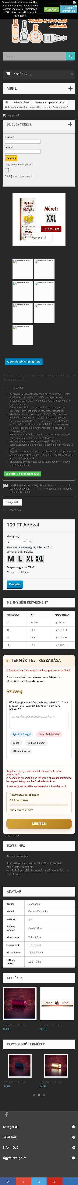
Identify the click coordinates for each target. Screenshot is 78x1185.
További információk (68, 9)
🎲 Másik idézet (36, 742)
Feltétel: (7, 387)
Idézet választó (21, 751)
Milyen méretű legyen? (20, 552)
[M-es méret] (11, 559)
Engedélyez (51, 9)
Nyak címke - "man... (52, 1024)
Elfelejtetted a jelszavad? (19, 176)
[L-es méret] (20, 559)
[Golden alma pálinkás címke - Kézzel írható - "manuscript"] (23, 269)
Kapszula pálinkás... (15, 1024)
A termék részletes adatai (24, 361)
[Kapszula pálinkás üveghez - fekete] (20, 1066)
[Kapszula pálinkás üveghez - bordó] (20, 1003)
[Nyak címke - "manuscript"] (57, 1003)
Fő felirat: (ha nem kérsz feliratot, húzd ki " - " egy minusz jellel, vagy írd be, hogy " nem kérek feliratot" (38, 706)
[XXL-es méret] (39, 559)
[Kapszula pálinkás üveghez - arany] (56, 1066)
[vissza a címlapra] (6, 102)
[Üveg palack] (39, 115)
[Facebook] (7, 170)
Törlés (16, 742)
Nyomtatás (15, 510)
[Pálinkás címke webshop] (39, 30)
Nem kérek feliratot (49, 734)
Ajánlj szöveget (22, 734)
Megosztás (13, 502)
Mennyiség (13, 536)
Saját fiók (9, 1137)
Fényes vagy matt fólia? (21, 567)
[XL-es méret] (30, 559)
